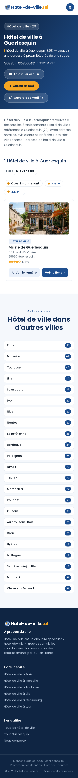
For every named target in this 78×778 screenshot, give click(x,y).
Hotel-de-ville (29, 7)
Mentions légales (24, 761)
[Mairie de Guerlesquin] (39, 218)
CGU (40, 761)
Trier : (9, 171)
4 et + (56, 183)
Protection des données (26, 765)
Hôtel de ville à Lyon (18, 707)
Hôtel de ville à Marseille (21, 681)
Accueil (9, 62)
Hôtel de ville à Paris (18, 674)
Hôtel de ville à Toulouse (21, 687)
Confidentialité (54, 761)
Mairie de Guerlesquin (28, 247)
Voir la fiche (53, 273)
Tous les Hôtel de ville (19, 728)
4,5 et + (16, 192)
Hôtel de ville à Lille (17, 694)
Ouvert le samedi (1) (28, 98)
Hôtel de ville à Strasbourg (23, 700)
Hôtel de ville (26, 62)
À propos (50, 765)
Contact (62, 765)
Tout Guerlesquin (26, 74)
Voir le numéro (26, 273)
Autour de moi (23, 86)
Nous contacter (15, 741)
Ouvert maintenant (25, 183)
